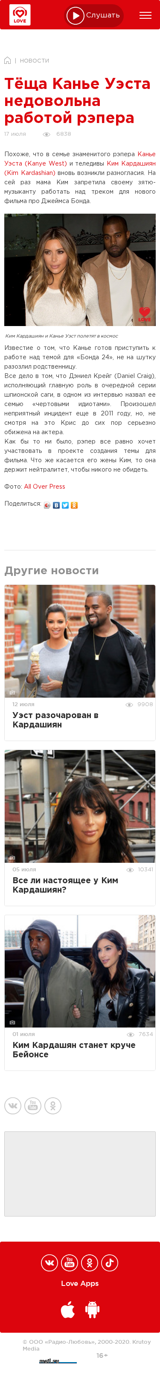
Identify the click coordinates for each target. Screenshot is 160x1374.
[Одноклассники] (74, 503)
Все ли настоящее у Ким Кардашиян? (65, 885)
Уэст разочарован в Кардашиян (55, 720)
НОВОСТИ (34, 61)
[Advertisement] (80, 1174)
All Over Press (44, 486)
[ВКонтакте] (56, 503)
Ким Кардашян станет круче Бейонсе (74, 1050)
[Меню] (145, 15)
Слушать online (103, 15)
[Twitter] (65, 503)
